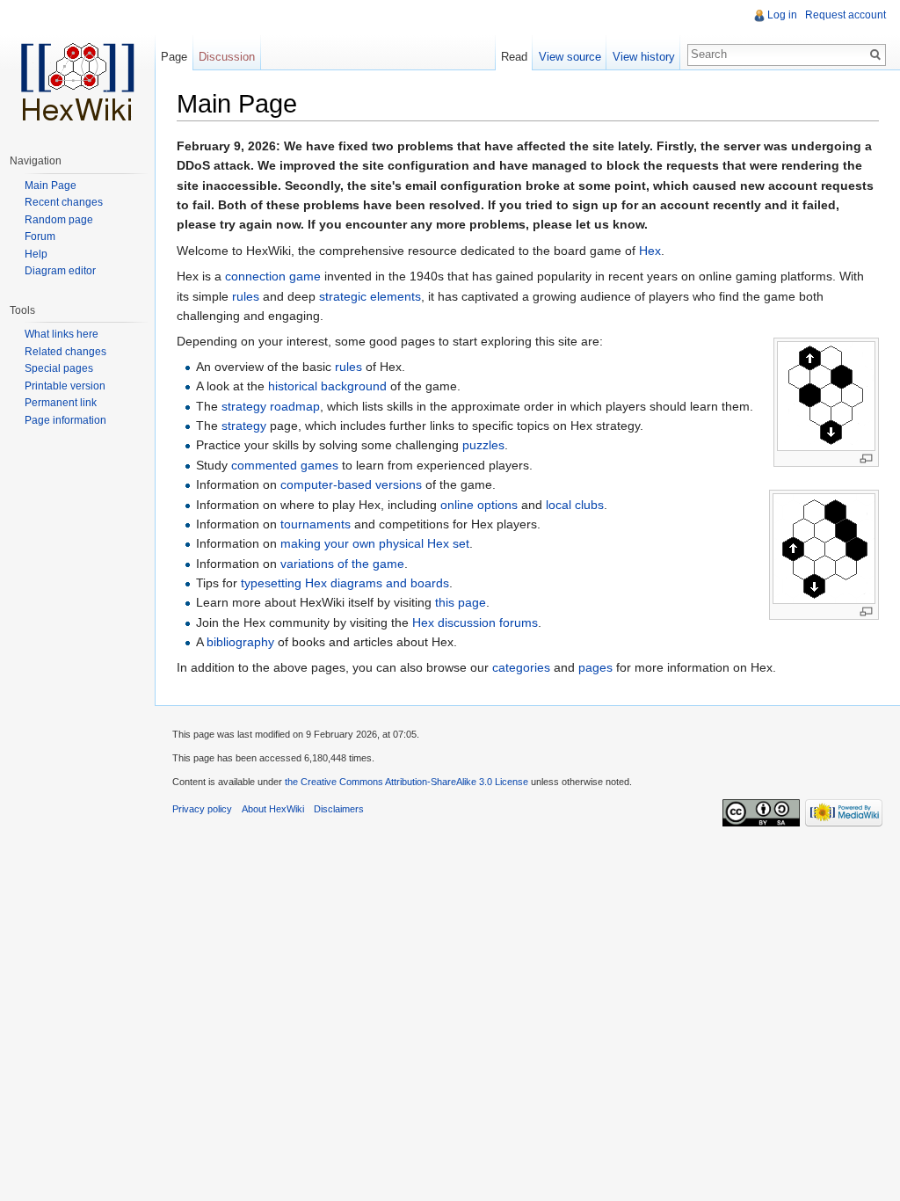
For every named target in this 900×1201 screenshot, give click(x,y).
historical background (327, 386)
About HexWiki (273, 809)
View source (570, 56)
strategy (243, 426)
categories (521, 667)
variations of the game (342, 564)
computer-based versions (351, 484)
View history (644, 56)
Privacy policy (202, 809)
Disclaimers (339, 809)
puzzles (483, 445)
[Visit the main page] (77, 70)
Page (174, 56)
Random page (59, 220)
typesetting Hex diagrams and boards (345, 583)
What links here (61, 334)
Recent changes (64, 202)
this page (460, 602)
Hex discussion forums (475, 622)
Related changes (65, 352)
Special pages (59, 368)
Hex (650, 251)
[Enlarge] (866, 458)
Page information (65, 420)
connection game (273, 276)
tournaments (315, 524)
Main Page (50, 185)
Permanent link (61, 403)
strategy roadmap (270, 406)
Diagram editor (60, 271)
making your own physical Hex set (374, 543)
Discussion (227, 56)
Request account (845, 15)
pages (595, 667)
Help (36, 254)
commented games (284, 465)
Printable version (65, 386)
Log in (782, 15)
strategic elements (370, 296)
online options (479, 505)
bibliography (240, 642)
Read (514, 56)
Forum (40, 236)
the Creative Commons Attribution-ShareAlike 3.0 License (406, 781)
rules (245, 296)
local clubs (575, 505)
